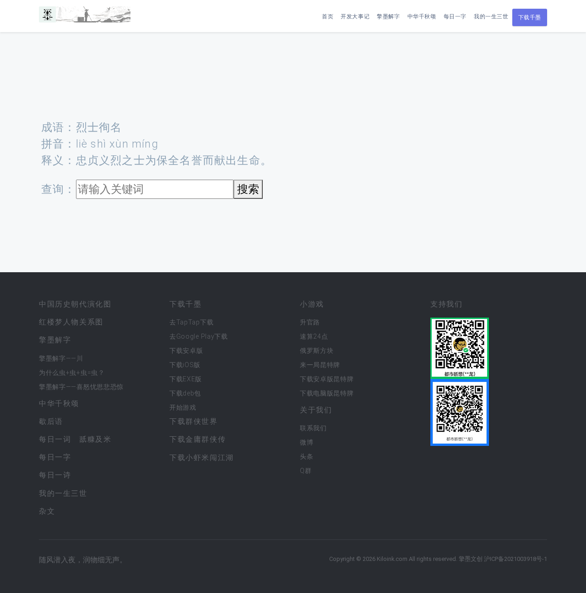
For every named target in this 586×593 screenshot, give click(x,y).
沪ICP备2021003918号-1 (515, 558)
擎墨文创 (471, 558)
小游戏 (312, 304)
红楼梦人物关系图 (71, 322)
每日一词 (55, 439)
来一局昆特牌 (320, 364)
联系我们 (313, 428)
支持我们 (446, 304)
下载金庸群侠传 (197, 439)
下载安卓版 (186, 350)
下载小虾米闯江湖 (201, 457)
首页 (327, 16)
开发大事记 (355, 16)
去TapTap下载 (191, 322)
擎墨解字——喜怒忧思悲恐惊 (81, 386)
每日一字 (455, 16)
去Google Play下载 (198, 336)
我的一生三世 (491, 16)
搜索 (248, 189)
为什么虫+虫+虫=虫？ (72, 372)
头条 (306, 456)
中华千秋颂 (421, 16)
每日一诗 (55, 475)
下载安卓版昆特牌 (327, 379)
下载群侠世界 (193, 421)
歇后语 (51, 421)
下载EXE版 (185, 379)
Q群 (305, 470)
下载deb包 (185, 393)
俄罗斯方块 (317, 350)
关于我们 (316, 410)
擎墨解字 (388, 16)
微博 (306, 442)
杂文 (47, 511)
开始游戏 (182, 407)
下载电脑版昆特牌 (327, 393)
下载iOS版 (185, 364)
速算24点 (314, 336)
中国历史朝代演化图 (75, 304)
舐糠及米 (95, 439)
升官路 (310, 322)
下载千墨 (529, 17)
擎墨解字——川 (61, 358)
